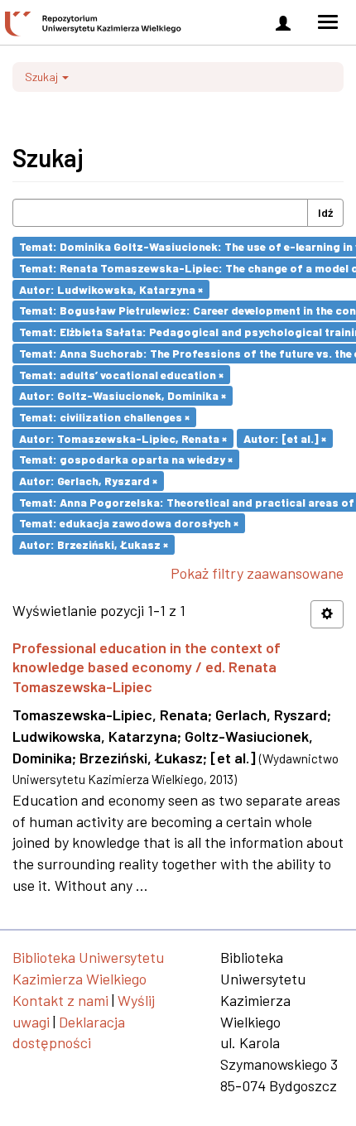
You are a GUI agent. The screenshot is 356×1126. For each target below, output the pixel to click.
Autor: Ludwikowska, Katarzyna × (111, 289)
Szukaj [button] (42, 77)
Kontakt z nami (60, 1000)
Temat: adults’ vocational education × (121, 374)
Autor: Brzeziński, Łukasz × (93, 544)
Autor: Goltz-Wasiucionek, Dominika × (122, 395)
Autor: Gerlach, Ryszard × (88, 481)
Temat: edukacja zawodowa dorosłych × (128, 523)
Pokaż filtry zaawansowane (257, 573)
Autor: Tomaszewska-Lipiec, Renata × (123, 438)
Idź (325, 212)
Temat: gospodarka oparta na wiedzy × (126, 459)
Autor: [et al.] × (284, 438)
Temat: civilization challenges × (104, 417)
